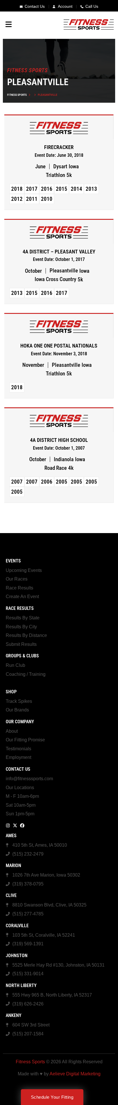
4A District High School (59, 440)
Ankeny (13, 1015)
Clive (11, 895)
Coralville (17, 925)
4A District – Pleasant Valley (59, 252)
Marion (13, 865)
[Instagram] (8, 825)
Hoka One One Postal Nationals (58, 346)
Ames (11, 835)
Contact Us (18, 769)
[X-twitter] (15, 825)
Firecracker (59, 147)
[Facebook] (22, 825)
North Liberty (21, 985)
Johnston (16, 955)
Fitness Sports (17, 94)
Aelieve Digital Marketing (75, 1073)
